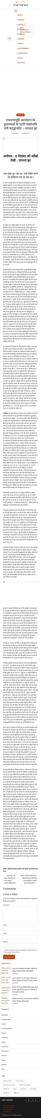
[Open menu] (10, 38)
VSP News (26, 133)
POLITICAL (5, 1046)
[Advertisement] (20, 91)
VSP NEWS (20, 5)
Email (5, 933)
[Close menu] (16, 11)
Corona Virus (20, 1081)
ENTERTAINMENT (7, 1028)
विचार (3, 1069)
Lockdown (33, 1089)
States (3, 1060)
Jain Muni (23, 1089)
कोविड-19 (16, 1093)
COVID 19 (6, 1089)
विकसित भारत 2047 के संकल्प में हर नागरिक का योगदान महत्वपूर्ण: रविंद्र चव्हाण (25, 1000)
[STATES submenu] (24, 25)
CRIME (4, 1024)
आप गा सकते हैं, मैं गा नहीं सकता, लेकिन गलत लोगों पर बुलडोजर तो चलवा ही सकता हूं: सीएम (24, 979)
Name (5, 925)
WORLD (4, 1064)
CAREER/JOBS (6, 1019)
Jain (14, 1089)
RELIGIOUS (5, 1051)
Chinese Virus (7, 1081)
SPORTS (4, 1055)
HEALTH (4, 1033)
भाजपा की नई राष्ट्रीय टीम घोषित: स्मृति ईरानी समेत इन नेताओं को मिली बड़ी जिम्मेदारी (24, 970)
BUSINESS (5, 1015)
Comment (6, 905)
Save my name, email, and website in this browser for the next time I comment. (21, 951)
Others (4, 1042)
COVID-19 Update (24, 1085)
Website (5, 941)
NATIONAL (20, 115)
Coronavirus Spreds (9, 1085)
